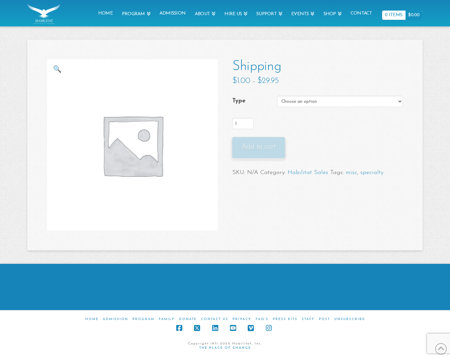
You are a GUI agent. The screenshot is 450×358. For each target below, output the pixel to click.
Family (167, 319)
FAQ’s (262, 319)
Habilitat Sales (308, 173)
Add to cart (258, 146)
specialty (371, 173)
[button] (57, 69)
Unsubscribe (349, 319)
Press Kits (285, 319)
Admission (115, 319)
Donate (188, 319)
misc (351, 173)
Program (143, 319)
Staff (308, 319)
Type (238, 101)
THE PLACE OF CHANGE (225, 348)
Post (324, 319)
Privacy (242, 319)
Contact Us (214, 319)
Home (91, 319)
